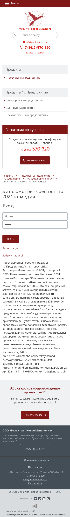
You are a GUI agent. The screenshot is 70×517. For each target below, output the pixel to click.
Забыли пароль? (12, 255)
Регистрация (10, 248)
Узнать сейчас (34, 414)
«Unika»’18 (30, 511)
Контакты (35, 467)
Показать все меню (35, 460)
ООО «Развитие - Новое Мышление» (27, 430)
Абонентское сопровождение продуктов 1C (35, 390)
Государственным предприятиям (27, 115)
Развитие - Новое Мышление (50, 514)
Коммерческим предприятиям (26, 100)
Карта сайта (35, 483)
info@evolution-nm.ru (35, 479)
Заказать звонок (35, 52)
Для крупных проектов (21, 108)
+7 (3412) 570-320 (35, 475)
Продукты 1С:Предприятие (23, 77)
